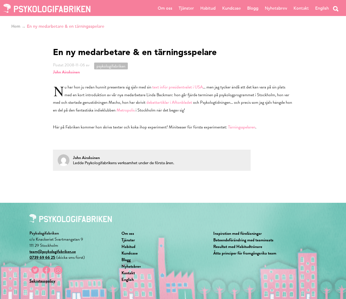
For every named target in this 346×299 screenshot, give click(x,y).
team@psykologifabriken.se (52, 251)
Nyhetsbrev (276, 8)
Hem (15, 26)
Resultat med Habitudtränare (237, 246)
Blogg (252, 8)
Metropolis (126, 110)
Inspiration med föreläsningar (237, 233)
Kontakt (301, 8)
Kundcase (231, 8)
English (322, 8)
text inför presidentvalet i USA (177, 87)
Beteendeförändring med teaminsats (243, 240)
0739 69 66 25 (42, 257)
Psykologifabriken (111, 66)
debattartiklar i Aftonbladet (169, 102)
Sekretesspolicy (42, 281)
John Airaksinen (66, 72)
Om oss (165, 8)
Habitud (208, 8)
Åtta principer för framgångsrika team (244, 253)
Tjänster (186, 8)
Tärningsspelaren (241, 127)
